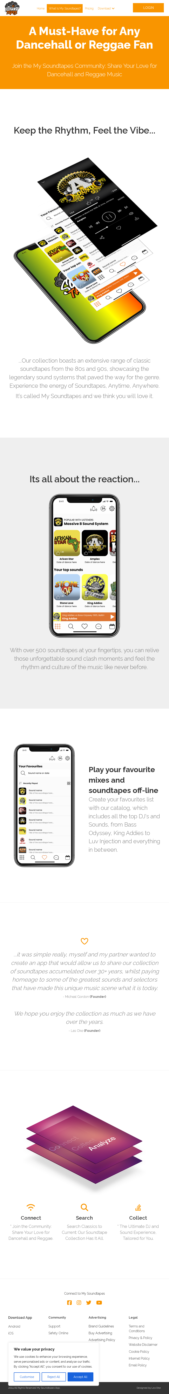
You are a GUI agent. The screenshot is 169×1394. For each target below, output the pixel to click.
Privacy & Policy (140, 1338)
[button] (113, 8)
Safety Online (58, 1333)
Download (104, 8)
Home (41, 8)
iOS (10, 1333)
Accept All (80, 1377)
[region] (53, 1364)
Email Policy (138, 1365)
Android (14, 1326)
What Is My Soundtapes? (65, 8)
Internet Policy (139, 1358)
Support (54, 1326)
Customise (27, 1377)
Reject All (53, 1377)
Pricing (89, 8)
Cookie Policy (139, 1352)
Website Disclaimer (143, 1345)
